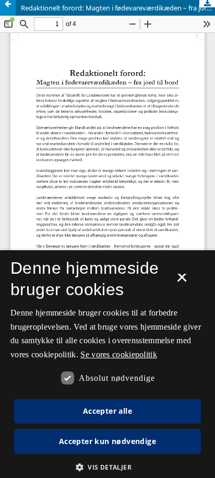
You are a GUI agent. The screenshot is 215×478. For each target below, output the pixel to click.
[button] (107, 467)
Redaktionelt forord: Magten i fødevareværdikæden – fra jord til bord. (118, 8)
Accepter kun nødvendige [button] (107, 441)
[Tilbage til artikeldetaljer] (8, 8)
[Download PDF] (207, 3)
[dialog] (107, 364)
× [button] (182, 281)
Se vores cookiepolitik (118, 354)
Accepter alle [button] (107, 411)
